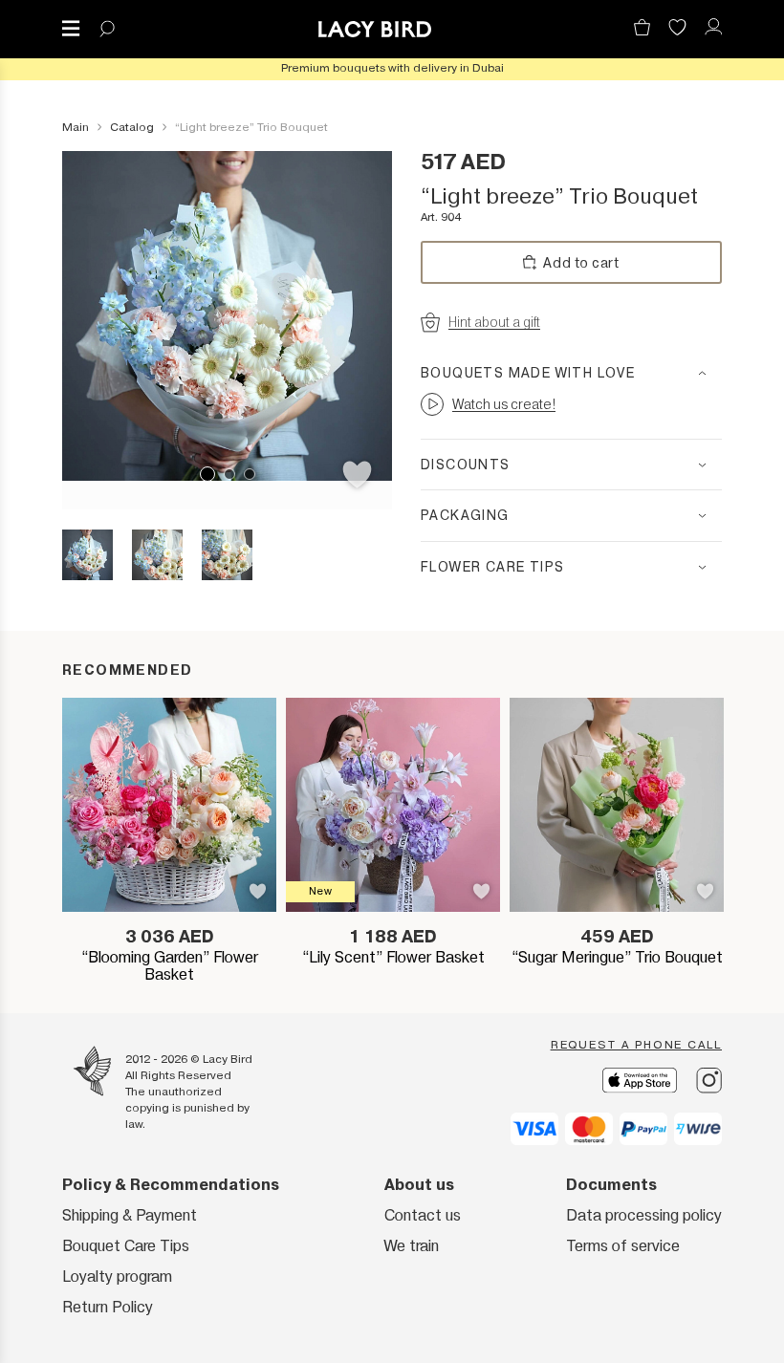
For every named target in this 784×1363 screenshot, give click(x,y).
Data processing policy (644, 1215)
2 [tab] (229, 474)
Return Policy (107, 1307)
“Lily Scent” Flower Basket (393, 957)
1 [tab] (207, 474)
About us (419, 1185)
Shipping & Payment (129, 1215)
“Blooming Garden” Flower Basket (169, 966)
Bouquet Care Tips (125, 1246)
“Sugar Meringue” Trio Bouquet (617, 957)
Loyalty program (117, 1276)
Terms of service (623, 1246)
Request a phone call (636, 1044)
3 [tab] (249, 474)
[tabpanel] (227, 316)
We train (411, 1246)
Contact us (422, 1215)
